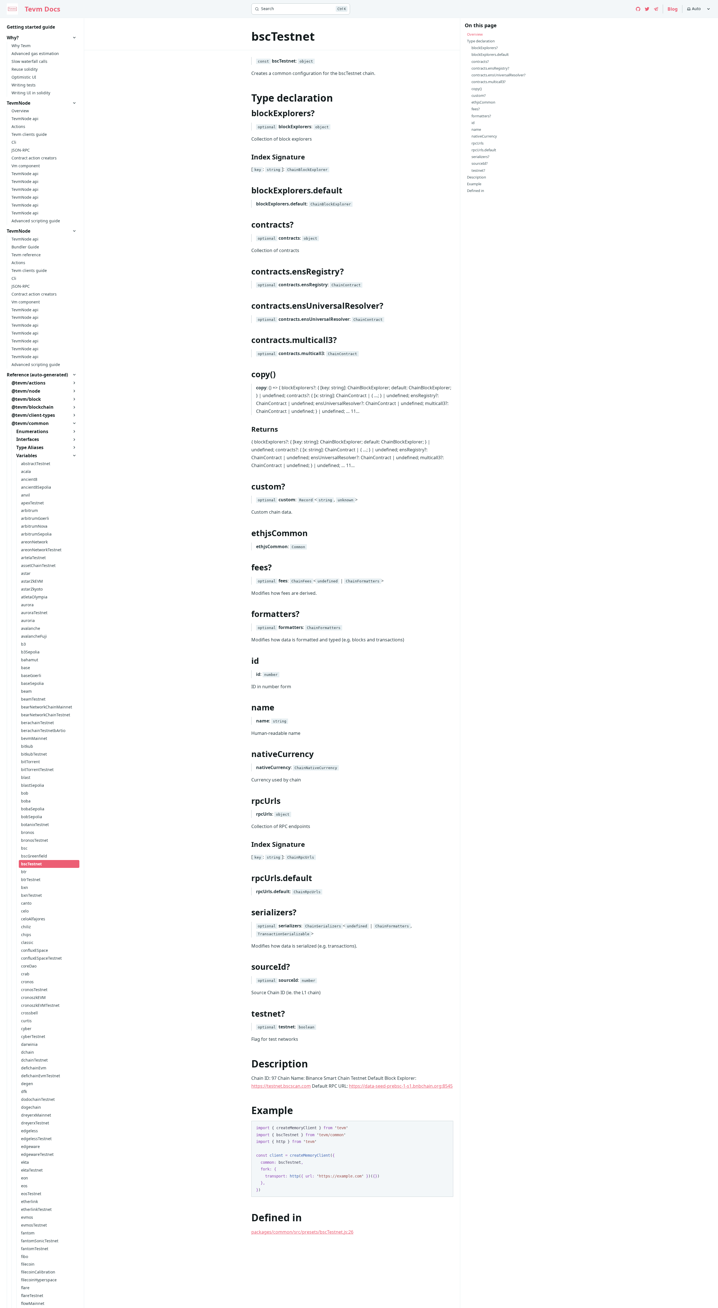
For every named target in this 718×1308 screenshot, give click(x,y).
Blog (673, 9)
